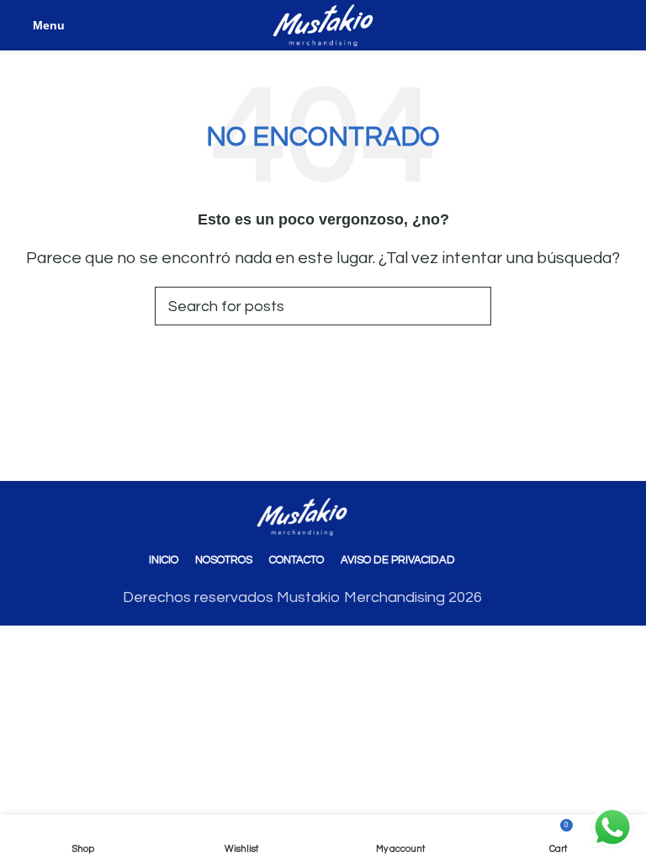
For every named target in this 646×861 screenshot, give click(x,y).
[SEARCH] (472, 306)
